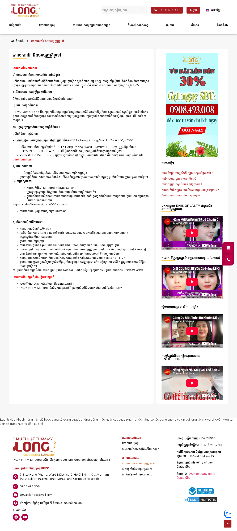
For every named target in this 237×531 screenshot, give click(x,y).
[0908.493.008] (228, 259)
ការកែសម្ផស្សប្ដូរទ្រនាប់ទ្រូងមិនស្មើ (179, 178)
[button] (227, 524)
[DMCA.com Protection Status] (200, 502)
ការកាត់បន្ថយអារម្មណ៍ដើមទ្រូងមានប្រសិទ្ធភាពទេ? (187, 173)
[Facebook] (16, 517)
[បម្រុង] (228, 248)
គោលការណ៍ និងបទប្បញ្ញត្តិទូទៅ (138, 463)
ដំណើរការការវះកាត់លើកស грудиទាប (182, 195)
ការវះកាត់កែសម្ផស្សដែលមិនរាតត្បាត (140, 448)
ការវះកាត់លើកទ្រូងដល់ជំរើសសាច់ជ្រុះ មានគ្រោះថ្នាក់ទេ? (190, 190)
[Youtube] (24, 517)
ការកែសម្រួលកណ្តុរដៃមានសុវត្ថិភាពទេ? (182, 184)
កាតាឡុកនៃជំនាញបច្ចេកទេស (137, 469)
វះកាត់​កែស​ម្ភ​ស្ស (130, 443)
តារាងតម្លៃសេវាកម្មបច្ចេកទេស (137, 474)
